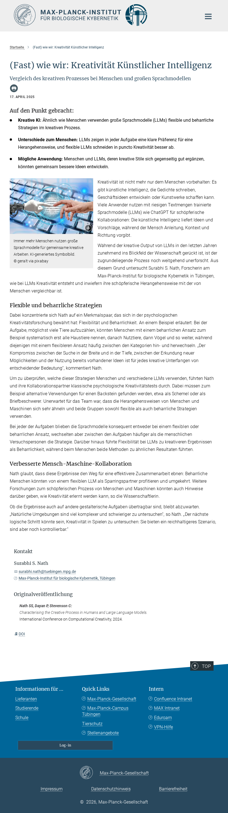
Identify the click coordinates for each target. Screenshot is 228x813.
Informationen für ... (39, 689)
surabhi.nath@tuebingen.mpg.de (47, 571)
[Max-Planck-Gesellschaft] (90, 773)
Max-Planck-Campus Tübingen (105, 711)
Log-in (65, 745)
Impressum (52, 789)
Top (206, 666)
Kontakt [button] (23, 551)
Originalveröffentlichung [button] (43, 594)
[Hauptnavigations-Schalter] (208, 16)
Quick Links (96, 689)
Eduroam (163, 717)
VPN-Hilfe (163, 727)
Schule (21, 717)
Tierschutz (92, 723)
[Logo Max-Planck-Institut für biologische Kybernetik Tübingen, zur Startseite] (104, 15)
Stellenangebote (103, 733)
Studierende (26, 708)
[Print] (14, 88)
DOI (22, 634)
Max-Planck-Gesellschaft (111, 699)
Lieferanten (26, 699)
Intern (156, 689)
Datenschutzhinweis (111, 789)
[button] (88, 228)
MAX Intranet (167, 708)
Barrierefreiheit (173, 789)
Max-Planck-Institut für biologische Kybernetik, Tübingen (67, 578)
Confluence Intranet (173, 699)
